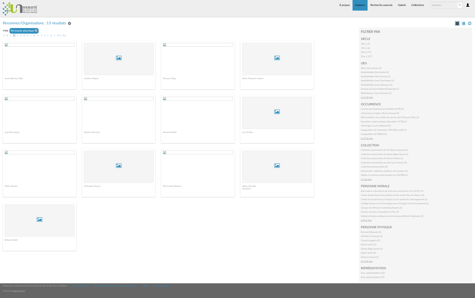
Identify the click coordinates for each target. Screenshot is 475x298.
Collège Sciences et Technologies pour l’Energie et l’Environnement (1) (395, 203)
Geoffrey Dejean (91, 78)
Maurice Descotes (92, 132)
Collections (417, 5)
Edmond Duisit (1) (370, 257)
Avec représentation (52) (373, 273)
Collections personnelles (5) (374, 167)
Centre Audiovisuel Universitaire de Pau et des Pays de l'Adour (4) (392, 195)
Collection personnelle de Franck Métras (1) (382, 158)
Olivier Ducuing (249, 186)
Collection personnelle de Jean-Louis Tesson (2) (384, 163)
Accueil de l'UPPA (80, 286)
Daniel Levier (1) (368, 244)
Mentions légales (161, 286)
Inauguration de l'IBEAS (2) (374, 134)
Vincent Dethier (170, 132)
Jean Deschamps (12, 132)
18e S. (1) (365, 44)
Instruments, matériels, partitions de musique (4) (384, 171)
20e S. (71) (366, 52)
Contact (145, 286)
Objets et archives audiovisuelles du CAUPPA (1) (384, 175)
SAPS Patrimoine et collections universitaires (115, 286)
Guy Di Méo (247, 132)
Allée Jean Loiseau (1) (371, 68)
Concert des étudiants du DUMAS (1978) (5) (382, 109)
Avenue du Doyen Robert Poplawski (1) (380, 89)
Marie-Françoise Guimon (252, 78)
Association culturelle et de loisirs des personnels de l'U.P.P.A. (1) (392, 191)
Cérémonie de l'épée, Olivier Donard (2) (380, 113)
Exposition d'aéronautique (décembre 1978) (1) (384, 121)
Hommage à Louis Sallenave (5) (376, 126)
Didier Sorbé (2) (368, 253)
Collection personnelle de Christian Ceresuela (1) (384, 150)
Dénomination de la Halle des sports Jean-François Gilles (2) (390, 117)
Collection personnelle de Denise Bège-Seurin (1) (384, 154)
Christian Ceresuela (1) (372, 236)
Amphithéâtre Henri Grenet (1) (375, 76)
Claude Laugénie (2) (370, 240)
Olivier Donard (11, 186)
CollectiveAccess (18, 291)
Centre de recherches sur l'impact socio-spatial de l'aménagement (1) (394, 199)
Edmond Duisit (11, 240)
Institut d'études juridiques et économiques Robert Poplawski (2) (392, 216)
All (64, 35)
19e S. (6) (365, 48)
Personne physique (23, 31)
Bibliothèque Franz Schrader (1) (376, 93)
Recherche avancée (381, 5)
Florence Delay (169, 78)
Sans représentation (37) (372, 277)
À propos (344, 5)
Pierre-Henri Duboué (172, 186)
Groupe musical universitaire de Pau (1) (380, 212)
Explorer (360, 5)
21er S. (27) (366, 56)
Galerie (402, 5)
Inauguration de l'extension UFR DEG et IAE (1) (384, 130)
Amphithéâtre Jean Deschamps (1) (377, 80)
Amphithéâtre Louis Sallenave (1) (376, 85)
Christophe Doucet (92, 186)
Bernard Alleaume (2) (371, 232)
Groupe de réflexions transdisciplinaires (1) (381, 208)
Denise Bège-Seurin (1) (372, 249)
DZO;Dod (246, 189)
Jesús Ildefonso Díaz (14, 78)
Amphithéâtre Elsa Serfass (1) (375, 72)
